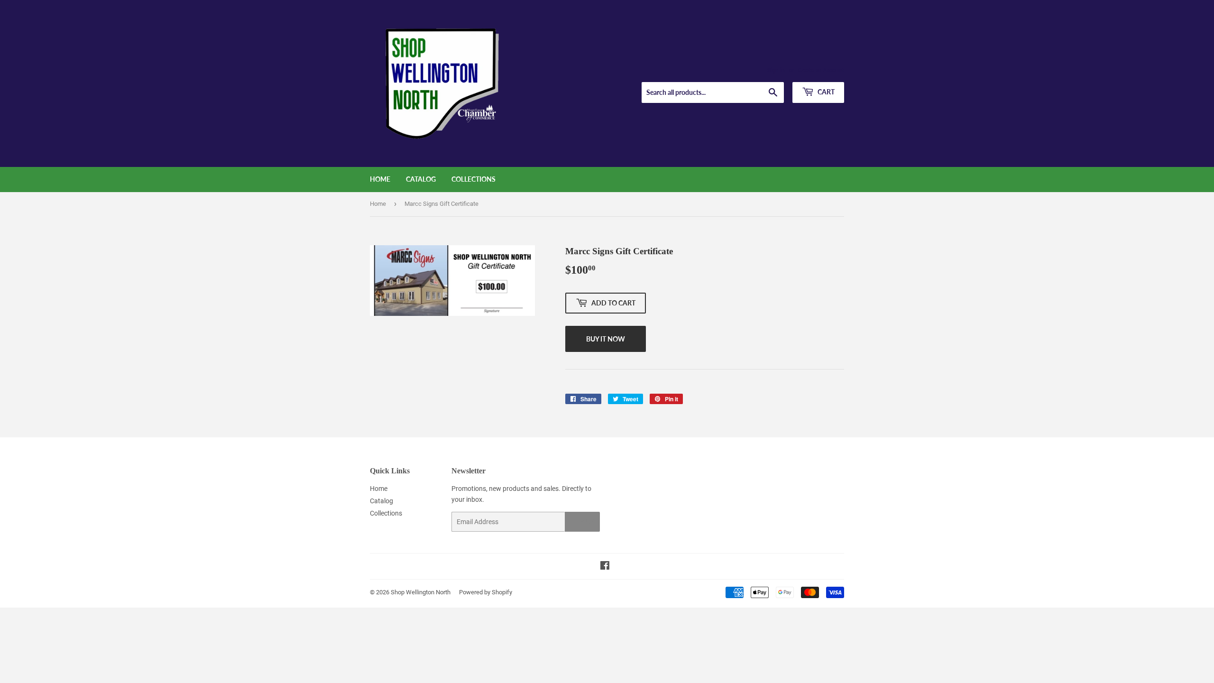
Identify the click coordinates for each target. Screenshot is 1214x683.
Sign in (776, 70)
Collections (473, 179)
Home (380, 179)
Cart (825, 92)
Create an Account (821, 70)
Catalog (421, 179)
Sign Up (582, 522)
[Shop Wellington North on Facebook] (605, 567)
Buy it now (605, 339)
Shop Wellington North (421, 592)
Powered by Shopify (485, 592)
